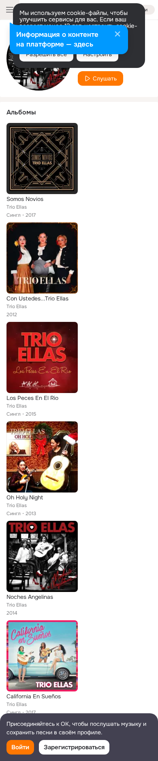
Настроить (97, 54)
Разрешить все (46, 54)
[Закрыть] (117, 35)
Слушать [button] (105, 78)
